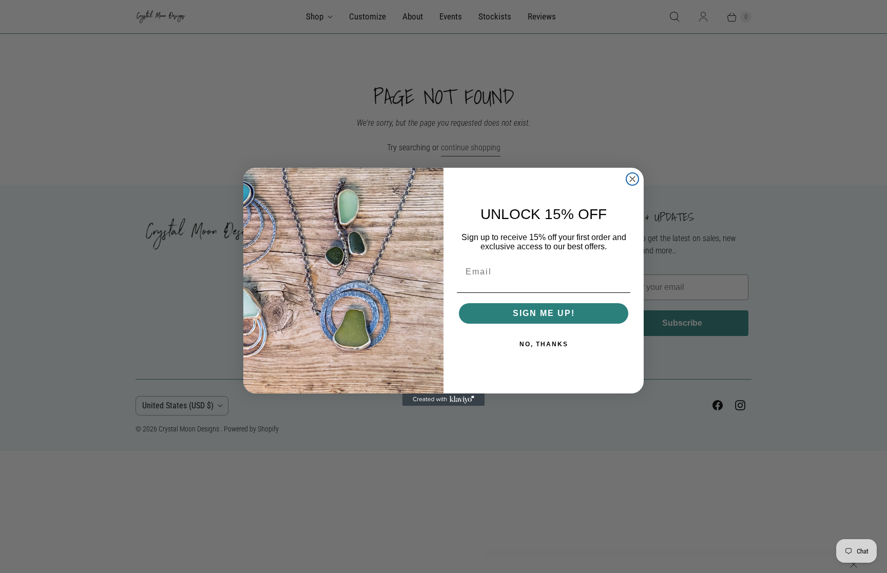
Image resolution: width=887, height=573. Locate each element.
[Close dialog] (632, 179)
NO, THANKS (543, 344)
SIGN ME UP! (544, 313)
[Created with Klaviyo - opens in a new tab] (443, 399)
